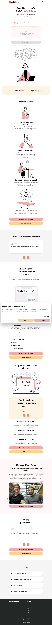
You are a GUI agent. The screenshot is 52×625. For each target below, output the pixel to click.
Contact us (29, 610)
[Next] (28, 257)
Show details (46, 316)
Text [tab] (37, 23)
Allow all (42, 320)
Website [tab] (27, 23)
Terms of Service (26, 618)
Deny (25, 320)
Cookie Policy (33, 618)
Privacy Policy (19, 618)
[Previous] (24, 257)
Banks (28, 606)
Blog (28, 608)
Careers (28, 612)
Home (28, 604)
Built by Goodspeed (26, 622)
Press (29, 619)
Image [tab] (17, 23)
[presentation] (26, 32)
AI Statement (24, 619)
